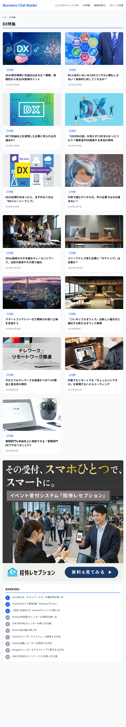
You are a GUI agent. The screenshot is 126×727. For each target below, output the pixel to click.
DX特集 (86, 5)
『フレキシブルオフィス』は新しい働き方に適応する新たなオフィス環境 (94, 321)
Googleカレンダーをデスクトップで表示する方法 (38, 649)
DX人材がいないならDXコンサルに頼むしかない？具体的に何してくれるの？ (93, 77)
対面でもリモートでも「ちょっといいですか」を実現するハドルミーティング (93, 382)
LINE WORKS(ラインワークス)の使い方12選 (34, 656)
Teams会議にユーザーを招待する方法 (32, 643)
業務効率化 (100, 5)
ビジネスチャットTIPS (67, 5)
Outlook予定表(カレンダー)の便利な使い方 (34, 616)
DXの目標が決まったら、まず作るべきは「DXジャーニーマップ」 (29, 199)
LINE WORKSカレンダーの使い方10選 (31, 623)
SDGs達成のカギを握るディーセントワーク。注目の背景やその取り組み (29, 260)
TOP (5, 17)
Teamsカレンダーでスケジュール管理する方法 (36, 636)
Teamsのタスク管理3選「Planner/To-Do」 (35, 603)
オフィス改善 (116, 5)
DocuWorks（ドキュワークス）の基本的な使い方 (37, 597)
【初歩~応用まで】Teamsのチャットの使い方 (36, 610)
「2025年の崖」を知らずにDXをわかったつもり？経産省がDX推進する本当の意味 (93, 138)
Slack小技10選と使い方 (24, 630)
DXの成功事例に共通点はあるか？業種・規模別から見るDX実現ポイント (30, 77)
